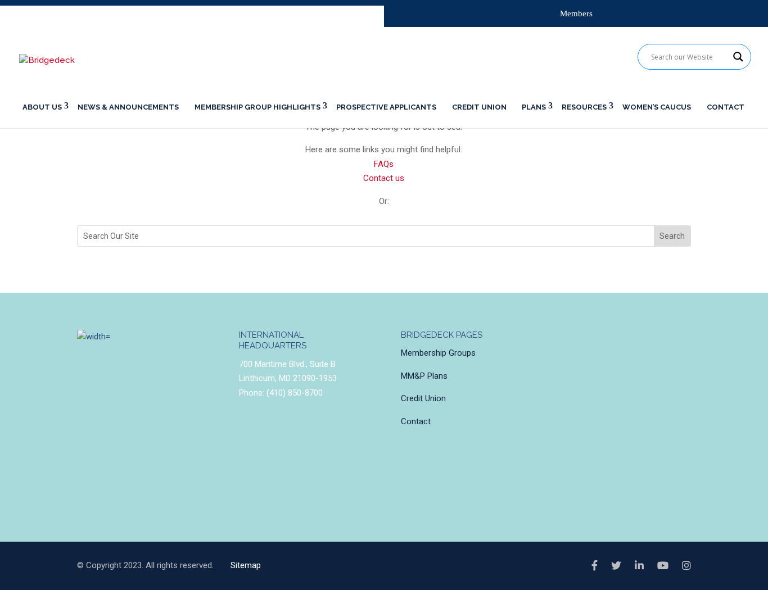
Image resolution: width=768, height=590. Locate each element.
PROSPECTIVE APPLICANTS (386, 107)
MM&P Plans (424, 376)
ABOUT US (42, 107)
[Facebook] (594, 566)
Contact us (383, 178)
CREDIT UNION (479, 107)
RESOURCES (584, 107)
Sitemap (246, 565)
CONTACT (725, 107)
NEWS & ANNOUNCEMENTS (128, 107)
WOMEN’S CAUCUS (656, 107)
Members (576, 13)
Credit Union (423, 398)
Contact (416, 421)
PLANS (534, 107)
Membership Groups (438, 353)
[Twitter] (616, 566)
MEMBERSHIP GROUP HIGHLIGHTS (257, 107)
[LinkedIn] (639, 566)
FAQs (384, 164)
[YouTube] (662, 566)
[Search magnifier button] (738, 57)
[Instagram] (686, 566)
